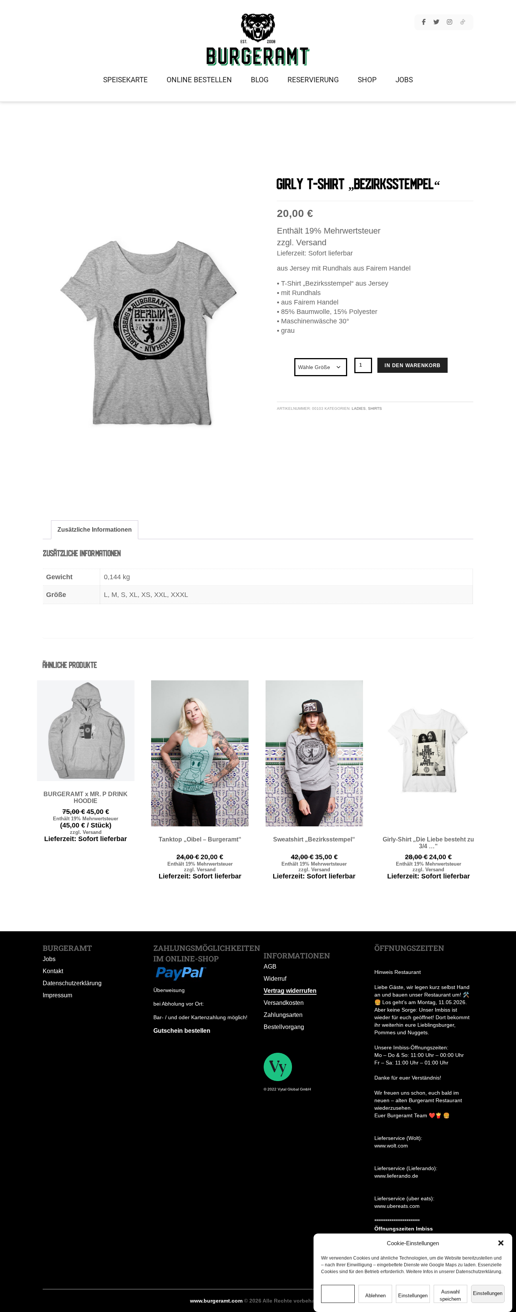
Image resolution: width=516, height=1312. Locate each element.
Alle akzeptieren (338, 1295)
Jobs (49, 959)
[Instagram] (449, 22)
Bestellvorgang (284, 1027)
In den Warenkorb (412, 365)
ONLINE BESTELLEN (199, 79)
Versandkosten (284, 1003)
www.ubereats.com (397, 1206)
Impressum (57, 995)
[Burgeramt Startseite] (258, 39)
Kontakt (53, 971)
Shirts (375, 408)
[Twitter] (436, 22)
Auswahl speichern (450, 1295)
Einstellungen (413, 1295)
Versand (311, 242)
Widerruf (275, 978)
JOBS (404, 79)
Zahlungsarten (283, 1015)
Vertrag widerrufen (290, 990)
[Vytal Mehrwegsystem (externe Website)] (278, 1066)
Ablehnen (375, 1295)
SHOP (367, 79)
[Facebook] (423, 22)
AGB (270, 966)
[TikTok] (463, 22)
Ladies (359, 408)
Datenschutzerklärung (72, 983)
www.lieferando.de (396, 1176)
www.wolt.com (391, 1146)
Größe (285, 360)
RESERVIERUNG (313, 79)
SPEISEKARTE (125, 79)
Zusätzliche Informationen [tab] (94, 529)
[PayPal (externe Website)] (180, 972)
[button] (501, 1243)
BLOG (260, 79)
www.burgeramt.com (216, 1301)
